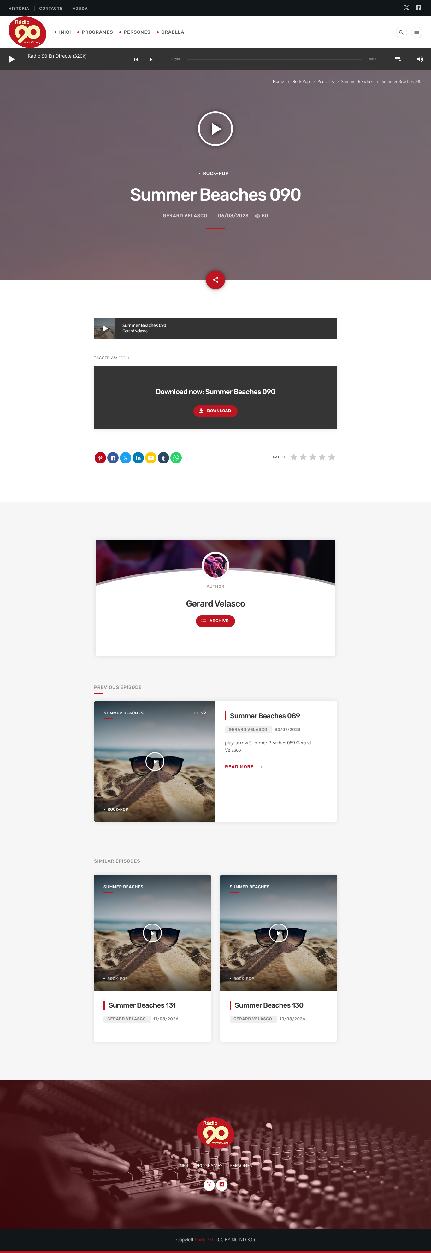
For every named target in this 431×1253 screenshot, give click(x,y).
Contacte (50, 8)
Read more (244, 767)
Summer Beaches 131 (142, 1005)
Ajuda (80, 8)
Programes (97, 32)
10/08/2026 (292, 1019)
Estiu (123, 357)
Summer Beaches (357, 81)
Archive (214, 621)
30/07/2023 (288, 729)
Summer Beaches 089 (265, 716)
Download (214, 411)
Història (19, 8)
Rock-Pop (301, 81)
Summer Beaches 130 (269, 1005)
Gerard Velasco (185, 216)
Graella (172, 32)
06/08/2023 (233, 216)
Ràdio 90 (204, 1240)
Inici (65, 32)
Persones (137, 32)
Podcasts (325, 81)
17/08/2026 (166, 1019)
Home (278, 81)
